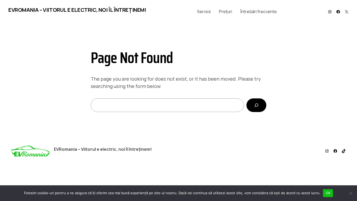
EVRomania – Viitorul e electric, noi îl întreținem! (77, 9)
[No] (350, 193)
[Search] (256, 105)
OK (328, 193)
